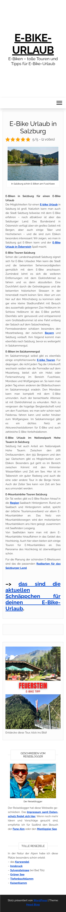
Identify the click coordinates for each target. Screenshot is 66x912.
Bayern (49, 333)
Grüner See (17, 874)
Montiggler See (47, 829)
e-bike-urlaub (33, 44)
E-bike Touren (46, 360)
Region (14, 502)
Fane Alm (19, 829)
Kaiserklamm (18, 883)
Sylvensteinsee (19, 870)
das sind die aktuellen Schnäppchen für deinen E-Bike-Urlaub (33, 596)
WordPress (40, 900)
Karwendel (22, 861)
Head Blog (33, 904)
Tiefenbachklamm (21, 878)
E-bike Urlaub (49, 204)
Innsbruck (16, 866)
